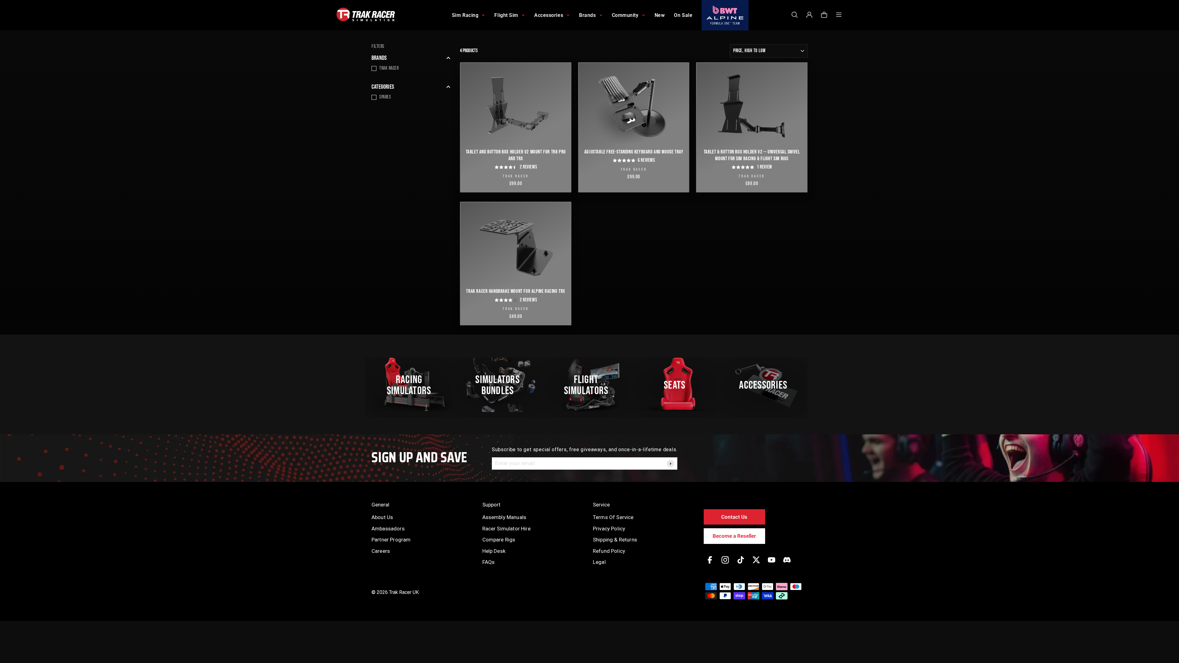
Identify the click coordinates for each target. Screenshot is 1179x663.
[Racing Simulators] (412, 385)
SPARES (385, 97)
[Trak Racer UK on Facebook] (710, 564)
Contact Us (734, 517)
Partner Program (391, 540)
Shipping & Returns (615, 540)
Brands (379, 58)
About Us (382, 517)
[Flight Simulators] (589, 385)
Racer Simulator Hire (506, 528)
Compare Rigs (499, 540)
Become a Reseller (734, 536)
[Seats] (678, 385)
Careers (381, 551)
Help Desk (493, 551)
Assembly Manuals (504, 517)
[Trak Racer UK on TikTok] (740, 564)
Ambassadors (388, 528)
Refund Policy (609, 551)
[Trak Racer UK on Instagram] (725, 564)
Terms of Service (613, 517)
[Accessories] (766, 385)
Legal (599, 562)
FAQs (488, 562)
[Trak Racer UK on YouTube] (771, 564)
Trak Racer (389, 68)
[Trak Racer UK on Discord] (787, 564)
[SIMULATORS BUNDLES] (501, 385)
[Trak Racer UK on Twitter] (756, 564)
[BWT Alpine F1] (725, 15)
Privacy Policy (609, 528)
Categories (383, 87)
